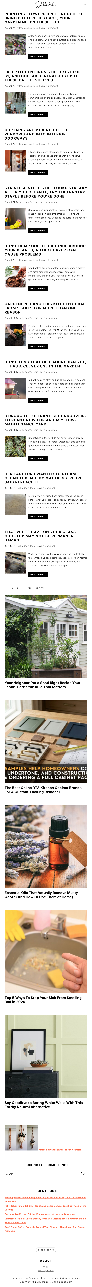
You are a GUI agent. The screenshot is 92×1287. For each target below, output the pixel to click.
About (46, 1266)
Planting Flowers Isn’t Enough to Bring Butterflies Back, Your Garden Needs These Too (43, 18)
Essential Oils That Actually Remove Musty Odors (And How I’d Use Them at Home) (41, 895)
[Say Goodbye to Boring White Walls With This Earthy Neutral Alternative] (46, 1056)
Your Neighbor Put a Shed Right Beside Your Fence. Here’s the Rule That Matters (42, 685)
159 (29, 588)
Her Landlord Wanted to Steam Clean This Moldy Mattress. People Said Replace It (45, 478)
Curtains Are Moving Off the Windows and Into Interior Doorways (37, 134)
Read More (38, 56)
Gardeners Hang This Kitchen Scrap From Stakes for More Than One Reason (45, 308)
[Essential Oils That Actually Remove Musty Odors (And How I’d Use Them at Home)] (46, 846)
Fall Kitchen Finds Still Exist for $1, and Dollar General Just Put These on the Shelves (43, 76)
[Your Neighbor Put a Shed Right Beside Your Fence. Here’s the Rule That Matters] (46, 636)
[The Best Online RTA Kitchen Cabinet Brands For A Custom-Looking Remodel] (46, 741)
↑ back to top (46, 1250)
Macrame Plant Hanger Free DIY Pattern (60, 1149)
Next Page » (41, 588)
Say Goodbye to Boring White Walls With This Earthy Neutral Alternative (44, 1105)
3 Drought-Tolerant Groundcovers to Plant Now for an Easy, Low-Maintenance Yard (45, 420)
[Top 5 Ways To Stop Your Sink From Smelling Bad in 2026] (46, 951)
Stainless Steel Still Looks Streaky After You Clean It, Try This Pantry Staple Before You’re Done (46, 192)
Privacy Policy (46, 1270)
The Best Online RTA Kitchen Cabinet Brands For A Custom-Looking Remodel (43, 790)
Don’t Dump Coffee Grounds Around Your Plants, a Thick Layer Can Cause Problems (45, 250)
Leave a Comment (48, 28)
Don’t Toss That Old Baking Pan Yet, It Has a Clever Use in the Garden (45, 364)
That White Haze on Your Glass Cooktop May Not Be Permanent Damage (41, 536)
